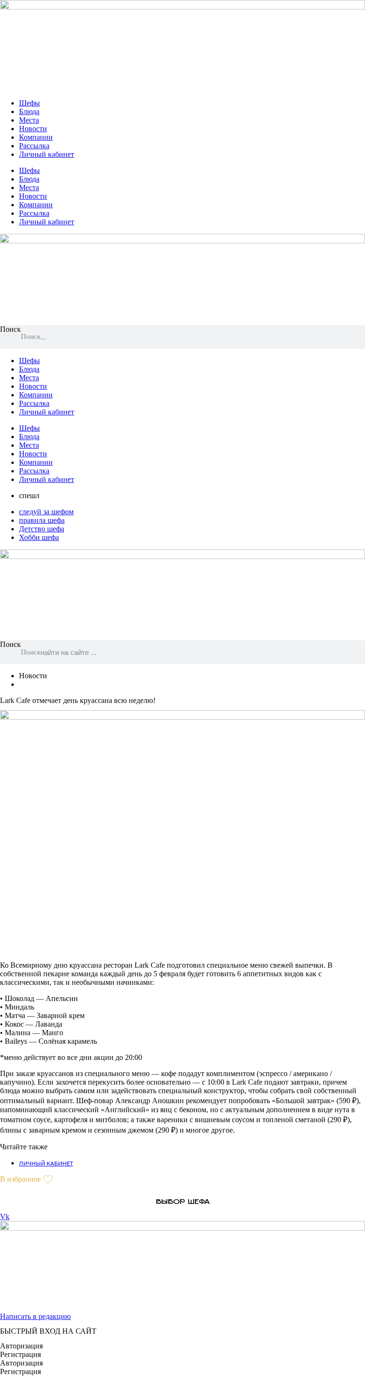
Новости (33, 129)
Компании (36, 137)
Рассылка (34, 146)
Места (29, 120)
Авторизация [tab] (21, 1346)
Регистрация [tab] (20, 1354)
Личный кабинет (46, 154)
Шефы (29, 103)
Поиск (10, 329)
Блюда (29, 111)
